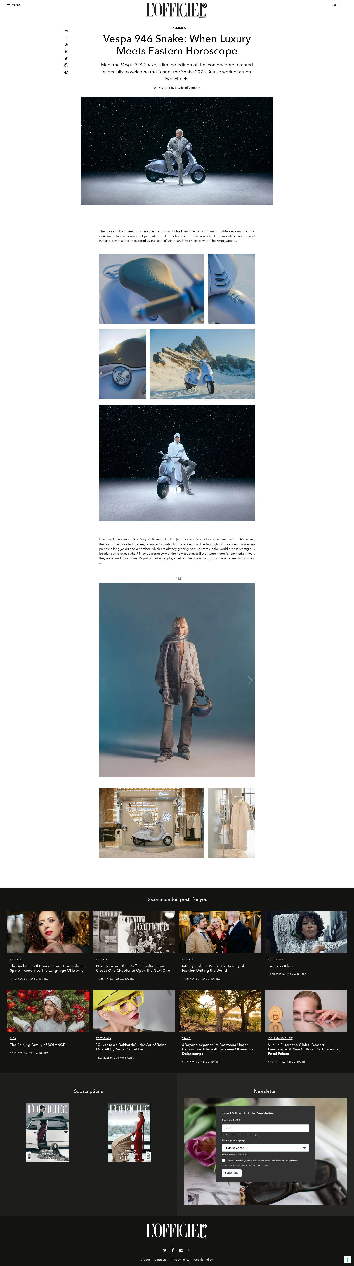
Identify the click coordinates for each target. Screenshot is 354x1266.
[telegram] (66, 72)
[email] (66, 31)
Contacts (160, 1259)
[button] (250, 680)
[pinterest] (66, 45)
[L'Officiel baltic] (177, 10)
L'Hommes (177, 28)
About (145, 1259)
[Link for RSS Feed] (189, 1250)
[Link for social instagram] (181, 1251)
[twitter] (66, 59)
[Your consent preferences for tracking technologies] (347, 1259)
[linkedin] (66, 52)
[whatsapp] (66, 65)
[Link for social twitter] (165, 1251)
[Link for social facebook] (173, 1251)
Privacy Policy (180, 1259)
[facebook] (66, 38)
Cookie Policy (203, 1259)
